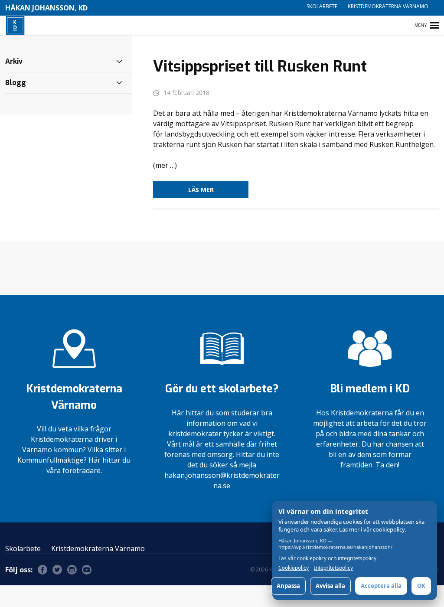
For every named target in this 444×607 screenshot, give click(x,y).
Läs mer (201, 190)
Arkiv (14, 61)
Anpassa (288, 586)
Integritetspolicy (333, 568)
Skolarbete (322, 6)
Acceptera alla (381, 586)
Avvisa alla (330, 586)
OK (421, 586)
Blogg (15, 82)
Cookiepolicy (293, 568)
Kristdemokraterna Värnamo (388, 6)
